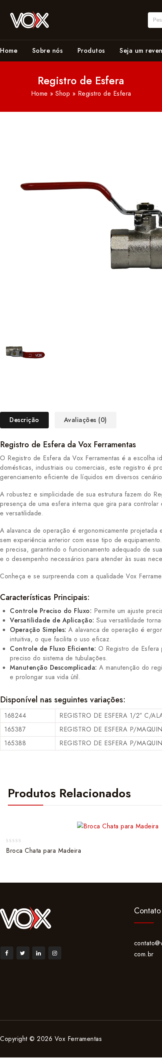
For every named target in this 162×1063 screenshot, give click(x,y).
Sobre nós (47, 50)
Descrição (24, 419)
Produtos (91, 50)
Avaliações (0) (85, 419)
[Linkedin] (38, 952)
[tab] (27, 420)
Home (8, 50)
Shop (62, 93)
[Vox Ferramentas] (29, 19)
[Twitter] (23, 952)
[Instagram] (54, 952)
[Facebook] (6, 952)
